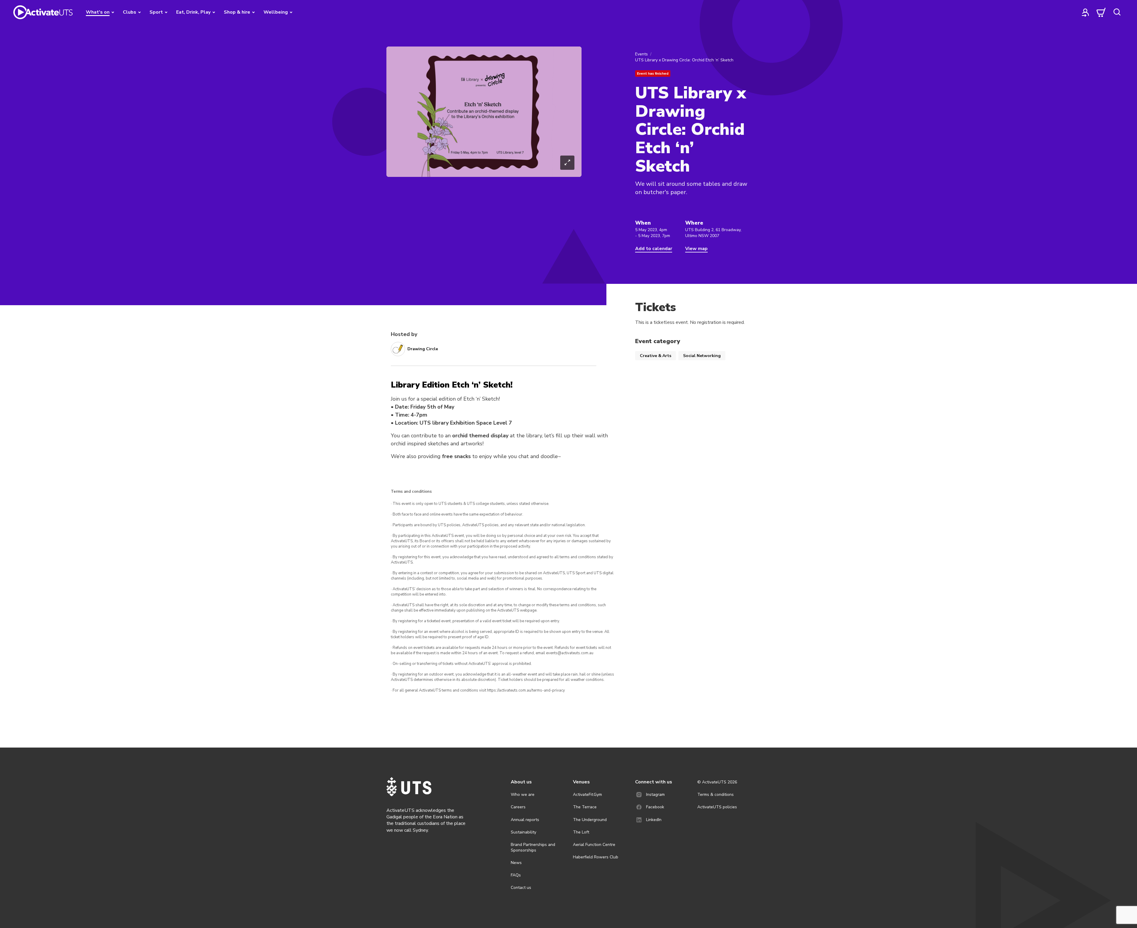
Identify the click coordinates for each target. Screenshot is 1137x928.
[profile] (1085, 12)
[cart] (1101, 12)
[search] (1117, 12)
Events (641, 54)
